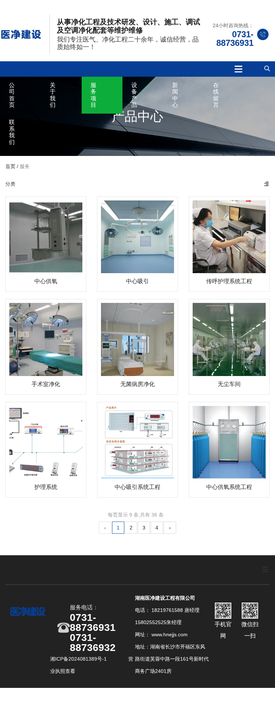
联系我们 (12, 132)
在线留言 (216, 95)
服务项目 (93, 95)
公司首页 (12, 95)
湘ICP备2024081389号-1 (79, 659)
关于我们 (53, 95)
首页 (11, 166)
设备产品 (134, 95)
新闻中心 (175, 95)
